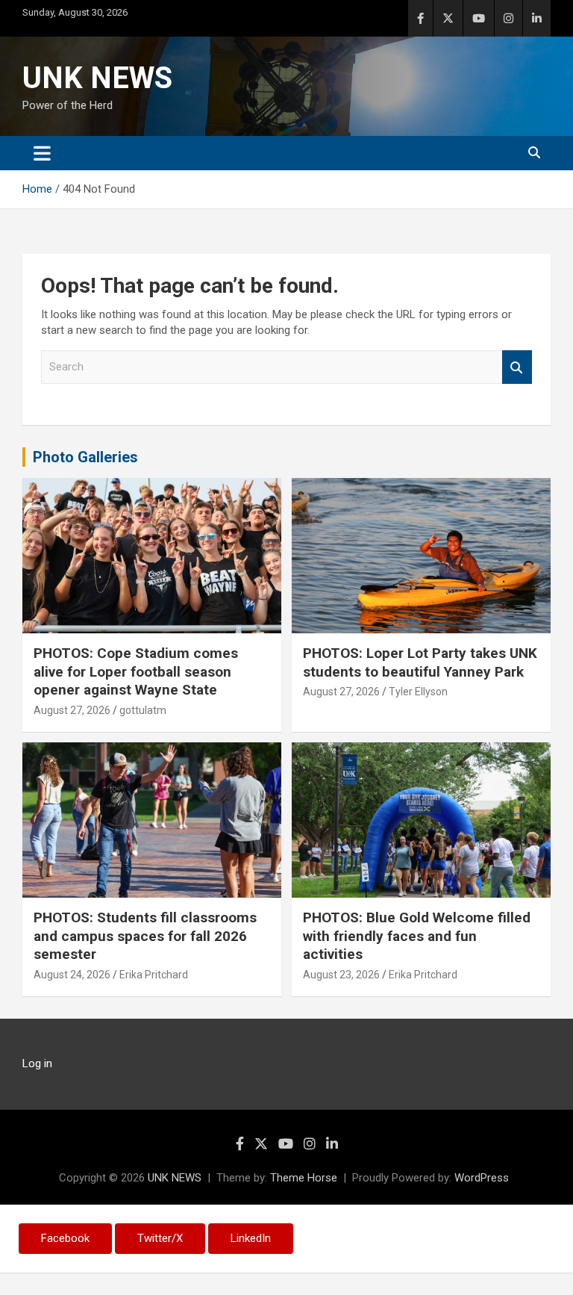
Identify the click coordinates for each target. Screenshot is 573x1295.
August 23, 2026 (341, 975)
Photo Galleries (85, 457)
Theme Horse (303, 1177)
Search (517, 367)
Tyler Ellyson (418, 692)
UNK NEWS (97, 78)
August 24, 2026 (72, 975)
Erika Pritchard (153, 975)
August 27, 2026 (72, 710)
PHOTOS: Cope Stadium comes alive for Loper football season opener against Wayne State (136, 671)
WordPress (481, 1177)
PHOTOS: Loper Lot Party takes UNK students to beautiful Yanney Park (420, 662)
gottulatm (142, 710)
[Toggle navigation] (42, 153)
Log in (37, 1063)
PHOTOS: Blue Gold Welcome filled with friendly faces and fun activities (416, 936)
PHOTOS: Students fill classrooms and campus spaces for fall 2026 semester (145, 936)
